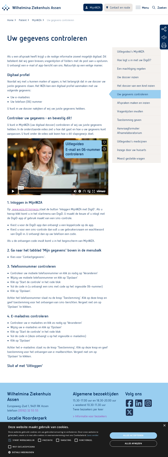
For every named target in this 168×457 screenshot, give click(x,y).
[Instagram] (148, 403)
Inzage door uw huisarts (131, 150)
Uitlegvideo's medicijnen (132, 141)
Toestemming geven (129, 120)
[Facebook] (129, 403)
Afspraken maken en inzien (133, 102)
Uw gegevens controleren (132, 94)
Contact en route (120, 7)
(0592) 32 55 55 (28, 410)
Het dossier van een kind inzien (136, 85)
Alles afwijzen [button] (133, 443)
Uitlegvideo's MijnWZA (130, 51)
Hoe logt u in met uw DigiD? (134, 60)
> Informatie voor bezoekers (90, 416)
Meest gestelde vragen (131, 158)
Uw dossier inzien (127, 77)
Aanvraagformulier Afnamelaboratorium (129, 131)
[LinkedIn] (139, 403)
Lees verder (92, 435)
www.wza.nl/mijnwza (25, 209)
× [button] (164, 425)
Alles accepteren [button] (133, 435)
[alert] (84, 439)
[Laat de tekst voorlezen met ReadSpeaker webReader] (164, 37)
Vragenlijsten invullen (130, 111)
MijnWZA (95, 7)
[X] (129, 412)
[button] (57, 452)
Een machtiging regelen (131, 68)
